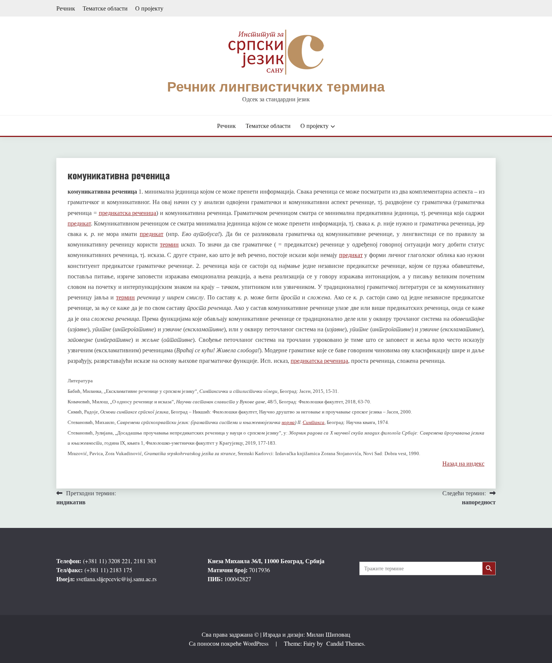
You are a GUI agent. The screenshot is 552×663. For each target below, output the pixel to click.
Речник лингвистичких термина (276, 87)
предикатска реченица (128, 213)
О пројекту (149, 8)
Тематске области (105, 8)
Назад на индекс (463, 463)
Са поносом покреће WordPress (229, 643)
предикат (79, 223)
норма (288, 422)
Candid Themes (345, 643)
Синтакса (313, 422)
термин (169, 244)
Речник (65, 8)
